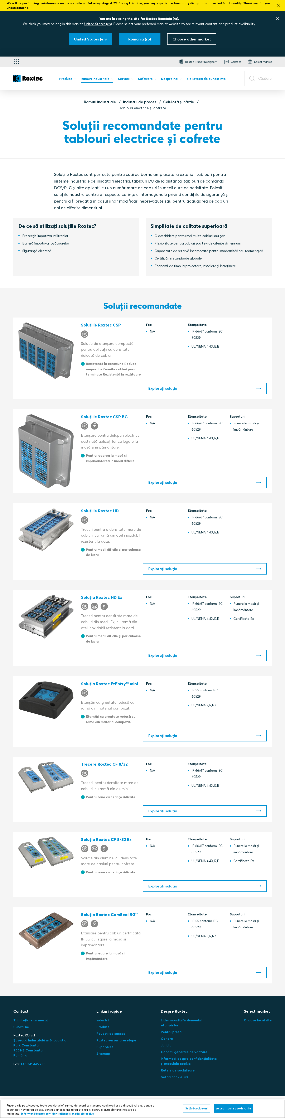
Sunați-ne (21, 1027)
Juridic (166, 1045)
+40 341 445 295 (32, 1064)
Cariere (167, 1038)
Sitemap (103, 1053)
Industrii (102, 1020)
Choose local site (258, 1020)
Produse (103, 1027)
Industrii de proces (139, 102)
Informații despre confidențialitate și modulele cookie (57, 1113)
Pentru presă (171, 1032)
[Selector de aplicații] (16, 61)
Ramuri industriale (100, 102)
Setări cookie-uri (174, 1077)
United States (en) (98, 24)
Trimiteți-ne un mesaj (30, 1020)
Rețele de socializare (178, 1070)
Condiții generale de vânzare (184, 1052)
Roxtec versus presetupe (116, 1040)
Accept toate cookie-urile (233, 1108)
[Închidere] (277, 18)
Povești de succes (110, 1033)
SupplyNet (104, 1047)
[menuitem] (67, 79)
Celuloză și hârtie (178, 102)
